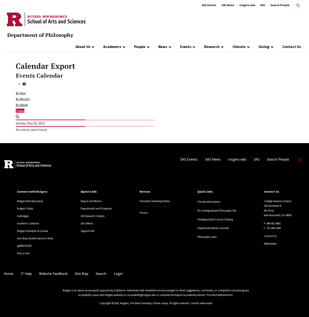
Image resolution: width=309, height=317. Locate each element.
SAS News (228, 5)
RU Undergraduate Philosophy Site (216, 210)
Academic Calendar (28, 223)
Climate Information (209, 201)
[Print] (24, 84)
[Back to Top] (300, 307)
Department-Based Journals (213, 228)
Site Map (81, 273)
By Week (22, 105)
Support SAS (87, 231)
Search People (279, 5)
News (162, 46)
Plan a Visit (23, 253)
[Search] (17, 117)
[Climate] (248, 46)
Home (8, 273)
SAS (262, 5)
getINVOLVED (24, 245)
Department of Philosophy (40, 35)
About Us (82, 46)
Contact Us (291, 46)
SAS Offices (87, 223)
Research (211, 46)
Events (185, 46)
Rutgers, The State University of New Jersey (144, 303)
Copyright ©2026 (109, 303)
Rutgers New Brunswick (30, 201)
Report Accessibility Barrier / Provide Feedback (201, 295)
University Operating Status (155, 201)
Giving (264, 46)
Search (101, 273)
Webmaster (270, 243)
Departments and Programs (96, 208)
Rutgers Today (25, 208)
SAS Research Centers (92, 216)
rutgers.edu (247, 5)
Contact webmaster (201, 303)
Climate (239, 46)
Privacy (144, 212)
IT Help (26, 273)
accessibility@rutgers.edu (141, 295)
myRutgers (23, 216)
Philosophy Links (207, 236)
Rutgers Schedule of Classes (32, 231)
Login (118, 273)
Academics (112, 46)
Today (20, 111)
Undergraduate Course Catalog (215, 219)
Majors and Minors (91, 201)
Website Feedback (53, 273)
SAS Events (209, 5)
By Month (23, 99)
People (139, 46)
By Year (21, 93)
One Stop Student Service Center (35, 238)
